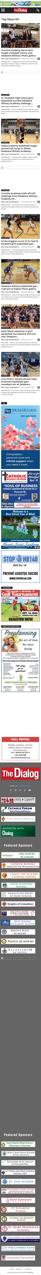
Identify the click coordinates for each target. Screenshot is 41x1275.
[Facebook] (11, 790)
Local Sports (5, 47)
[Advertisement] (20, 714)
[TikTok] (20, 790)
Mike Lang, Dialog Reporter (10, 58)
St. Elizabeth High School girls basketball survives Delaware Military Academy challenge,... (17, 101)
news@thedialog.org (24, 786)
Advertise (19, 1269)
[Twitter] (25, 790)
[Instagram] (16, 790)
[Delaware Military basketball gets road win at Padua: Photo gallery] (20, 271)
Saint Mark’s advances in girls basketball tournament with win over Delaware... (18, 334)
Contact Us (28, 1269)
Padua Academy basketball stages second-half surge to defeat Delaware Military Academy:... (19, 148)
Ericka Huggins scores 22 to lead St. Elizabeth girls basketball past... (20, 242)
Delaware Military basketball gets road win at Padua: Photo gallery (19, 287)
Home (2, 16)
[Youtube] (30, 790)
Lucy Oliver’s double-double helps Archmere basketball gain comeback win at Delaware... (19, 382)
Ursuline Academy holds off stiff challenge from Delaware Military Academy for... (19, 196)
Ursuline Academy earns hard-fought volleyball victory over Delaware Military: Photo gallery (18, 53)
